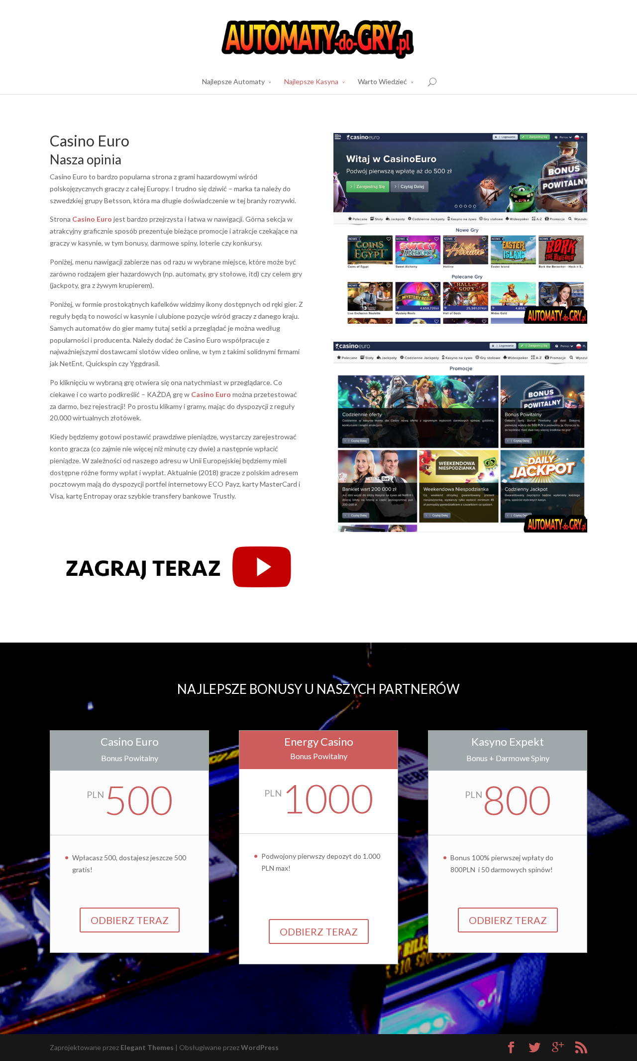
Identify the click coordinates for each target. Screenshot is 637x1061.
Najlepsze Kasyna (311, 81)
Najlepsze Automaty (233, 81)
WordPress (260, 1047)
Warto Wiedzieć (382, 81)
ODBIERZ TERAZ (130, 920)
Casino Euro (92, 219)
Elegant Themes (147, 1047)
